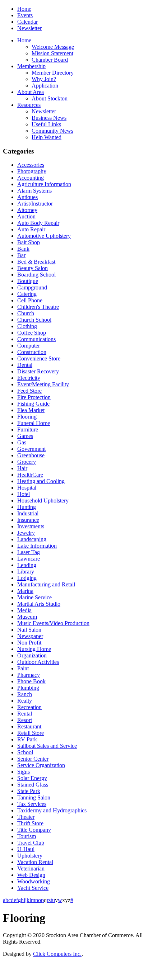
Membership (31, 66)
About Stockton (50, 98)
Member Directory (53, 73)
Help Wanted (46, 137)
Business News (49, 118)
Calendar (27, 22)
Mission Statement (52, 53)
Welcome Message (53, 47)
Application (45, 85)
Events (25, 15)
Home (24, 9)
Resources (29, 105)
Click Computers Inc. (57, 954)
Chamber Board (50, 60)
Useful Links (46, 124)
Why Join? (44, 79)
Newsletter (29, 28)
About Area (30, 92)
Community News (52, 131)
